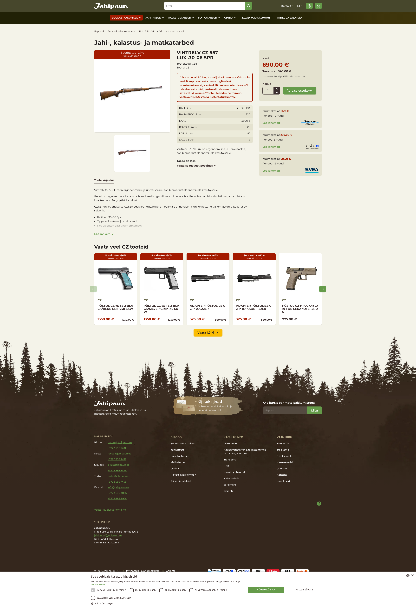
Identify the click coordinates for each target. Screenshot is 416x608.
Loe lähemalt (271, 122)
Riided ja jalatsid (289, 17)
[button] (166, 604)
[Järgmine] (322, 289)
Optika (228, 17)
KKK (226, 465)
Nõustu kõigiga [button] (266, 589)
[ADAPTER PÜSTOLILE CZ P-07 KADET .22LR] (254, 289)
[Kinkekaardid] (208, 405)
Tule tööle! (283, 449)
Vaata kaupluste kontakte (110, 509)
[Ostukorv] (318, 6)
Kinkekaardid (285, 462)
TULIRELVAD (147, 31)
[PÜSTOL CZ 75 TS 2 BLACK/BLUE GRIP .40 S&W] (115, 289)
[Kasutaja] (309, 6)
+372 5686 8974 (117, 498)
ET (298, 6)
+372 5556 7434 (117, 470)
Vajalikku (284, 437)
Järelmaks (230, 484)
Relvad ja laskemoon (255, 17)
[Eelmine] (93, 289)
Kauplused (283, 481)
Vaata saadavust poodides (195, 165)
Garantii (228, 491)
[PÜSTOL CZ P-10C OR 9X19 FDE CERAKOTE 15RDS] (300, 289)
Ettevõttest (283, 443)
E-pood (99, 31)
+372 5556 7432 (117, 459)
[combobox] (408, 575)
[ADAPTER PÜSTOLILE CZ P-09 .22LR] (208, 289)
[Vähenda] (276, 93)
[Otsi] (248, 6)
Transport (230, 459)
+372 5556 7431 (117, 448)
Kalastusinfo (231, 478)
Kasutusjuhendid (234, 472)
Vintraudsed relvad (171, 31)
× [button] (412, 575)
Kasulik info (233, 437)
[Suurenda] (276, 89)
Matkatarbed (207, 17)
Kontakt (286, 6)
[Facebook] (319, 503)
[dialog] (208, 590)
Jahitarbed (153, 17)
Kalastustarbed (179, 17)
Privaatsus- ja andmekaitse (142, 570)
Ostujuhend (231, 443)
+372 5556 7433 (117, 481)
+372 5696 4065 (117, 492)
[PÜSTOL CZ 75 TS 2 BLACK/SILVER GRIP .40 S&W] (161, 289)
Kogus (266, 83)
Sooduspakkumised (125, 17)
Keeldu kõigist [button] (304, 589)
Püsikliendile (284, 456)
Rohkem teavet (98, 584)
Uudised (282, 468)
